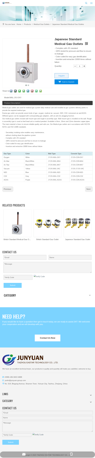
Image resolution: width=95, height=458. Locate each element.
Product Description (12, 103)
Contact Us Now (47, 338)
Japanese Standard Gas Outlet (77, 239)
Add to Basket (68, 81)
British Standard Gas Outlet (47, 239)
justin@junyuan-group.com (15, 380)
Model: (7, 97)
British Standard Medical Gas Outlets (17, 239)
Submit (12, 285)
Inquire (61, 75)
